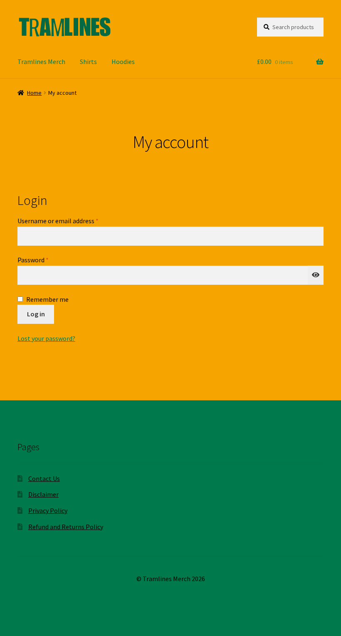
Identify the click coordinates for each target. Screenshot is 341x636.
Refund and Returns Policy (65, 527)
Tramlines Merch (41, 61)
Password (45, 259)
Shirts (88, 61)
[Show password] (316, 275)
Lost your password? (46, 338)
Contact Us (44, 478)
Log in (36, 314)
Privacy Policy (47, 510)
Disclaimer (43, 494)
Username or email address (70, 220)
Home (34, 92)
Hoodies (123, 61)
